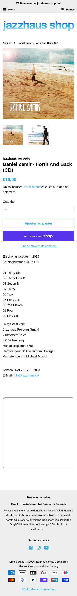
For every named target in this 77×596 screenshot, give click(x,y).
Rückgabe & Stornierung (38, 589)
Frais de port (32, 187)
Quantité (9, 201)
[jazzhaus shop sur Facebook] (30, 548)
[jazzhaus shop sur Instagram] (38, 548)
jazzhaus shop (44, 561)
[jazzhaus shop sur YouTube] (46, 548)
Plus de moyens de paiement (38, 246)
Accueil (7, 43)
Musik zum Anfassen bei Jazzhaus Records (38, 504)
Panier (69, 9)
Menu (11, 9)
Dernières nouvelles (38, 497)
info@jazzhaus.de (26, 375)
